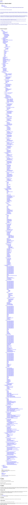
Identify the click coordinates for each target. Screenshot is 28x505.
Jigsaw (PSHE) (8, 184)
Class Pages (4, 72)
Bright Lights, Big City (9, 159)
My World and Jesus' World (11, 297)
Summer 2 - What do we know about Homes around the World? (14, 397)
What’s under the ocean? (9, 445)
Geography (5, 51)
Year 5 (6, 117)
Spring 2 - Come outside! (10, 100)
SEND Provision (5, 61)
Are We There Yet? (9, 195)
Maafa (6, 94)
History (5, 52)
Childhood (8, 157)
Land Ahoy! (8, 318)
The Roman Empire (8, 86)
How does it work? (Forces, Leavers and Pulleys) (12, 423)
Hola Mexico (8, 379)
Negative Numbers (10, 246)
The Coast (8, 109)
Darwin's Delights (9, 151)
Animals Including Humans (9, 84)
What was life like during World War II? (11, 431)
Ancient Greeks (8, 148)
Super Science (8, 225)
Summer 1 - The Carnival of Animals (11, 396)
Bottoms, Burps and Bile (9, 143)
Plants (6, 82)
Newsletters (4, 65)
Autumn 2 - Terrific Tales (8, 74)
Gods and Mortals (9, 334)
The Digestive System (8, 89)
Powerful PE (8, 234)
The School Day (5, 70)
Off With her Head (9, 179)
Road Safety (8, 254)
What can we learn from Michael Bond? (11, 401)
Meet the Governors (5, 37)
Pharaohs (8, 253)
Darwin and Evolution (8, 96)
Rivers (6, 87)
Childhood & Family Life (10, 103)
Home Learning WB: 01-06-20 (10, 309)
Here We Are (8, 198)
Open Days (4, 64)
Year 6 (6, 121)
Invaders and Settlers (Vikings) (10, 454)
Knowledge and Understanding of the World (12, 275)
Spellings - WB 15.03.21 (11, 236)
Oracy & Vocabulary (8, 46)
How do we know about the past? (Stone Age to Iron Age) (13, 447)
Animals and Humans (8, 77)
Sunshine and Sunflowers (10, 156)
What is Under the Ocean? (10, 404)
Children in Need (9, 200)
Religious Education (9, 345)
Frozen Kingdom (9, 186)
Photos (6, 90)
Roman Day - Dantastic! (9, 176)
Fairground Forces (9, 147)
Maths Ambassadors (6, 34)
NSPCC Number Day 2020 (10, 350)
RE (4, 56)
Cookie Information (4, 473)
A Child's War (8, 263)
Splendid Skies (8, 132)
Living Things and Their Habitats (9, 80)
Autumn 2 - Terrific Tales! (10, 99)
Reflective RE (8, 232)
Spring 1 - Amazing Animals (9, 73)
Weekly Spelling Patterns (11, 422)
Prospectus (4, 58)
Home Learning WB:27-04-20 (10, 267)
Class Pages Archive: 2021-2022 (7, 152)
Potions (8, 172)
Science (8, 315)
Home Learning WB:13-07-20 (10, 273)
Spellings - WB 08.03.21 (11, 235)
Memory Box (8, 302)
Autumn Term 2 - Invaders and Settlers (11, 415)
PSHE (7, 217)
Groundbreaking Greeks (9, 180)
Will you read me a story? (10, 277)
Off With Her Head (9, 364)
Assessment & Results (5, 41)
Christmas (8, 201)
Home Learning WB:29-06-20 (10, 272)
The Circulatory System (9, 124)
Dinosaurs (8, 388)
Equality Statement (5, 32)
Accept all (4, 504)
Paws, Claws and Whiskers (10, 131)
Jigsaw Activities (9, 167)
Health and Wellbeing (9, 384)
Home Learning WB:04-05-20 (10, 322)
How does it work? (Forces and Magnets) (11, 453)
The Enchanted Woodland (10, 211)
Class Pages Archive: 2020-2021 (7, 188)
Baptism (9, 296)
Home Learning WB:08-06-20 (10, 270)
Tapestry (7, 75)
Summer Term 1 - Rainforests (10, 417)
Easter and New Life (10, 295)
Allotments (8, 366)
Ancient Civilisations (9, 174)
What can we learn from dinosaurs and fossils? (12, 464)
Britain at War (8, 150)
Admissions (4, 40)
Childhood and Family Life (9, 76)
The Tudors (8, 119)
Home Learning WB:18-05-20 (10, 269)
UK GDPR (4, 62)
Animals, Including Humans (10, 111)
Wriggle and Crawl (9, 219)
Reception (7, 125)
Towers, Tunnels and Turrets (10, 317)
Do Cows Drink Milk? (9, 196)
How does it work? (9, 429)
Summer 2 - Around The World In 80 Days (11, 411)
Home (2, 30)
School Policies (4, 57)
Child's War (8, 380)
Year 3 (5, 83)
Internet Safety (8, 199)
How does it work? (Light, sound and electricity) (12, 448)
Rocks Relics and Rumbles (10, 229)
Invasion (8, 142)
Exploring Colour (9, 403)
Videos (6, 91)
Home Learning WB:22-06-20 (10, 286)
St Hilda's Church (5, 466)
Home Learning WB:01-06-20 (10, 284)
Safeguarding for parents (5, 71)
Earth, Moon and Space (9, 146)
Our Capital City (7, 78)
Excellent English (9, 244)
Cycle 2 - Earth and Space (8, 93)
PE (4, 54)
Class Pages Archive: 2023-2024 (7, 97)
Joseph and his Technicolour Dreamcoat (11, 444)
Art (4, 50)
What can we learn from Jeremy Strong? (11, 451)
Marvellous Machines (9, 155)
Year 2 (5, 79)
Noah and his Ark (9, 389)
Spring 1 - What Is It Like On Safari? (11, 409)
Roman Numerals (10, 247)
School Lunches (4, 69)
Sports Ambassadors (6, 35)
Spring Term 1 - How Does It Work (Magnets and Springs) (13, 416)
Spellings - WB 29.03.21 (11, 237)
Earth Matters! (8, 458)
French (5, 53)
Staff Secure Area (5, 467)
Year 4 (6, 141)
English (5, 43)
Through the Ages (9, 138)
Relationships (9, 301)
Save (6, 504)
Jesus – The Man (9, 439)
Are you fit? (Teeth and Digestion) (11, 452)
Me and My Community (9, 154)
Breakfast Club (4, 68)
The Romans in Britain (9, 449)
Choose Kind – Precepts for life (10, 463)
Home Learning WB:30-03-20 (10, 266)
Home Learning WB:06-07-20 (10, 287)
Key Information (3, 5)
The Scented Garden (9, 136)
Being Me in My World (11, 298)
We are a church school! (4, 6)
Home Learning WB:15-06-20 (10, 271)
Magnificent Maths (9, 224)
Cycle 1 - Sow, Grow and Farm (9, 92)
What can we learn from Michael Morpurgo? (12, 461)
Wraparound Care (5, 42)
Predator (8, 228)
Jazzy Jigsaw (8, 226)
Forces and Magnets (8, 85)
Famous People (7, 81)
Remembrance (8, 256)
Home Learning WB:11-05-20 (10, 283)
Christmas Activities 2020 (8, 189)
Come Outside (8, 128)
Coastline (8, 163)
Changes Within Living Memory (10, 402)
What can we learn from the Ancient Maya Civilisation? (13, 430)
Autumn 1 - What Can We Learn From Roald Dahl (12, 408)
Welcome (4, 31)
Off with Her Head (9, 252)
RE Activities (8, 166)
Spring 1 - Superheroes (9, 395)
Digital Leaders (6, 36)
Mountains (7, 88)
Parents (2, 67)
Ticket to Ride (8, 129)
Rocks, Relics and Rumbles (10, 140)
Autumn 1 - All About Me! (10, 98)
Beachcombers (8, 319)
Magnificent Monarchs (9, 135)
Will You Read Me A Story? (10, 197)
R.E (7, 378)
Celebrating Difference (10, 299)
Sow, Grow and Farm (9, 118)
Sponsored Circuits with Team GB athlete (11, 349)
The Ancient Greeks (9, 120)
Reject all (1, 504)
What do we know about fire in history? (11, 442)
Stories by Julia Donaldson (10, 387)
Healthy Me (9, 300)
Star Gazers (8, 251)
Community (3, 465)
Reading (7, 44)
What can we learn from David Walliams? (11, 421)
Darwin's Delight (9, 381)
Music (7, 194)
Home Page (1, 1)
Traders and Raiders (9, 346)
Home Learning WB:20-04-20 (10, 281)
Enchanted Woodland (9, 133)
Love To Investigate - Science (10, 144)
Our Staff (4, 33)
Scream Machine (9, 365)
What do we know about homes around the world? (12, 441)
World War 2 (7, 95)
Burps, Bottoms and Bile (9, 348)
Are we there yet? (9, 278)
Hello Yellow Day (9, 212)
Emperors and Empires (9, 230)
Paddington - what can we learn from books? (12, 443)
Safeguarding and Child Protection (6, 59)
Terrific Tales (8, 127)
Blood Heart (8, 187)
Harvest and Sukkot (10, 293)
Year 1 (6, 130)
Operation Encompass (5, 39)
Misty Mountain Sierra (9, 347)
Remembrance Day (9, 213)
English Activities (9, 165)
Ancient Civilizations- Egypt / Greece (11, 425)
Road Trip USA (9, 242)
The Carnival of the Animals (10, 440)
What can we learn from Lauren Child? (11, 438)
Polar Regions (8, 122)
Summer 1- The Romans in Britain (11, 410)
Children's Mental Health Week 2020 (11, 351)
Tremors (8, 332)
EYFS (5, 55)
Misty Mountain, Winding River (10, 240)
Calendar (4, 66)
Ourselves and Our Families (10, 386)
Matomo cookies (4, 495)
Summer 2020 (7, 382)
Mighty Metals (8, 139)
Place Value (9, 245)
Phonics (6, 45)
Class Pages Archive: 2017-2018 (7, 432)
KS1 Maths (7, 48)
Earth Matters (8, 424)
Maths (5, 47)
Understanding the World (10, 191)
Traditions (8, 434)
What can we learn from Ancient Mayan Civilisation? (13, 462)
